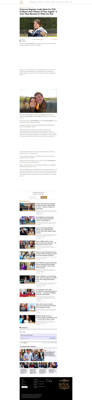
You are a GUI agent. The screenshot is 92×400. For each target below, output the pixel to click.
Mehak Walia (38, 224)
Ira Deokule (38, 324)
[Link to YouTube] (51, 381)
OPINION (57, 2)
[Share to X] (52, 39)
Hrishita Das (38, 259)
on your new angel (44, 169)
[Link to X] (48, 381)
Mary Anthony (39, 238)
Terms (23, 383)
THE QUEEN (67, 2)
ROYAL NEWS (53, 2)
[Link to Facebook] (46, 381)
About (22, 379)
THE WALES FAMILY (40, 2)
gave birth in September (25, 162)
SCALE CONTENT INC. (39, 394)
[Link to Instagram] (49, 381)
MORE (71, 2)
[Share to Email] (56, 39)
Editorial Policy (24, 384)
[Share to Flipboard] (54, 39)
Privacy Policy (24, 382)
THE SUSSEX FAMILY (32, 2)
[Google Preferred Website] (25, 387)
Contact (23, 380)
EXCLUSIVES (47, 2)
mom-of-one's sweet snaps (36, 129)
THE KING (61, 2)
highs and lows (46, 43)
